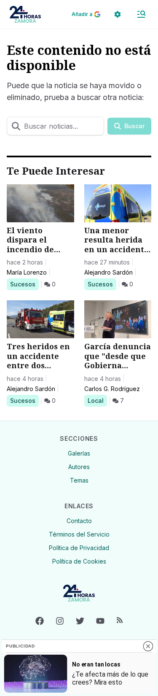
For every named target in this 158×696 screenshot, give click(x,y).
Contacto (79, 520)
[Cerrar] (148, 646)
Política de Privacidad (79, 547)
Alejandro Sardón (108, 272)
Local (97, 400)
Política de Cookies (79, 561)
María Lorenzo (27, 272)
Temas (79, 480)
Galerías (79, 453)
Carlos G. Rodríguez (112, 388)
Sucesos (24, 284)
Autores (79, 466)
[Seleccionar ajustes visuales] (117, 14)
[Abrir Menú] (141, 14)
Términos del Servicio (79, 534)
